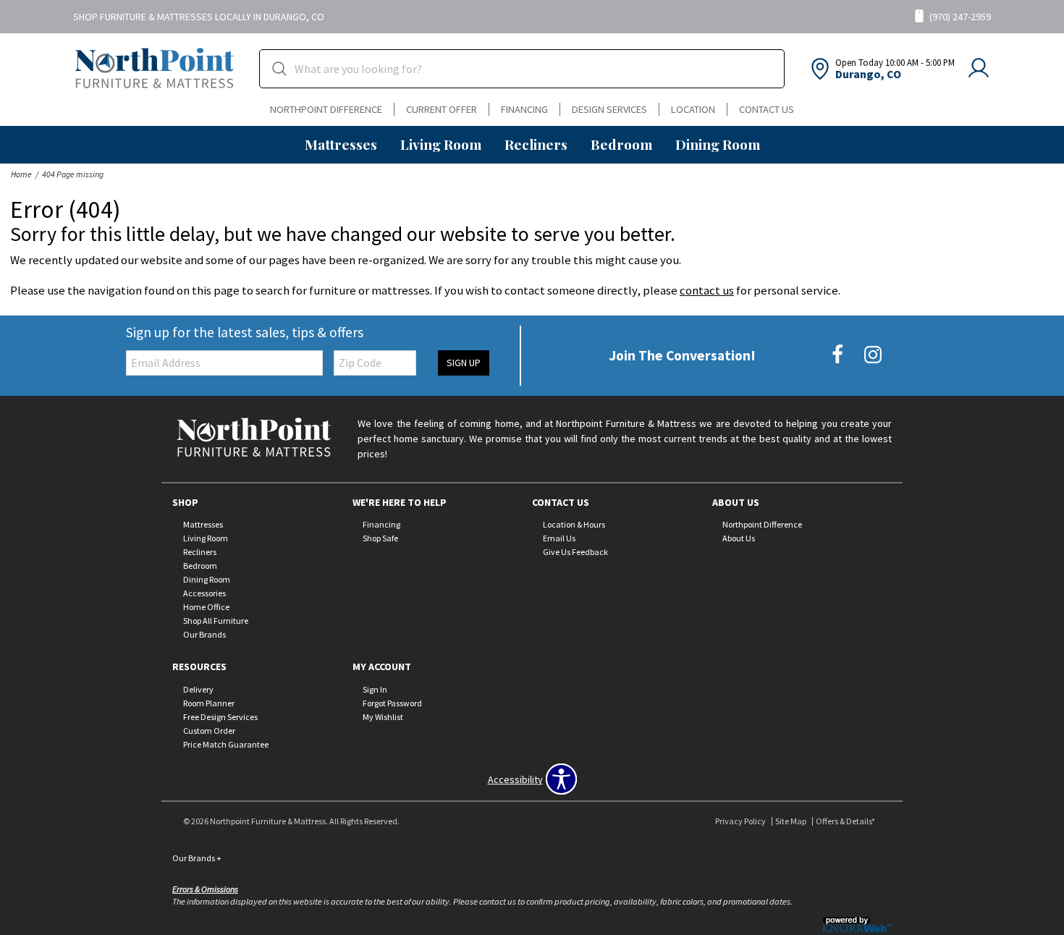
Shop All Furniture (215, 620)
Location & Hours (574, 524)
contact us (707, 290)
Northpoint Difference (326, 109)
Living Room (440, 144)
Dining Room (717, 144)
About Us (738, 538)
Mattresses (341, 144)
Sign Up (464, 362)
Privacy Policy (740, 821)
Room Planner (209, 703)
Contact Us (766, 109)
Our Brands (204, 634)
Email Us (559, 538)
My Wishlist (383, 716)
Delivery (198, 689)
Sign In (375, 689)
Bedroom (621, 144)
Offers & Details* (845, 821)
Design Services (609, 109)
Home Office (206, 606)
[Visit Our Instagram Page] (872, 354)
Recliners (535, 144)
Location (693, 109)
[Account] (978, 69)
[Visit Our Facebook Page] (838, 354)
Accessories (204, 593)
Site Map (790, 821)
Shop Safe (380, 538)
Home (21, 174)
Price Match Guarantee (226, 744)
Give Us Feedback (575, 551)
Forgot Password (392, 703)
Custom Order (209, 730)
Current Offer (441, 109)
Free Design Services (220, 716)
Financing (524, 109)
